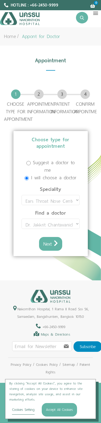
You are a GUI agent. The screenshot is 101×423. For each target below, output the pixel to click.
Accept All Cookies (59, 410)
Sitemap (68, 365)
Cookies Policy (47, 365)
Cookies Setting (23, 410)
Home (10, 36)
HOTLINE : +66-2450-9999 (34, 5)
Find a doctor (50, 213)
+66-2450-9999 (53, 327)
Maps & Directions (55, 334)
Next (48, 244)
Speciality (50, 189)
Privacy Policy (21, 365)
